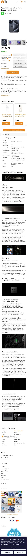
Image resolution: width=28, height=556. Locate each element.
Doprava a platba (5, 468)
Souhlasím (20, 552)
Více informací (16, 544)
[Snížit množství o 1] (6, 73)
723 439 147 (5, 459)
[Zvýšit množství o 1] (6, 71)
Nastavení (13, 548)
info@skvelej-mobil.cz (8, 455)
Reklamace (3, 475)
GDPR (2, 473)
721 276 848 (5, 457)
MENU (25, 2)
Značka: (8, 13)
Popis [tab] (3, 134)
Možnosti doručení (5, 68)
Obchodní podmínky (5, 471)
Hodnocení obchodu (5, 479)
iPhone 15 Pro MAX (18, 430)
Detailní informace (5, 95)
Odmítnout (7, 552)
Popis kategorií (4, 470)
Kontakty (3, 466)
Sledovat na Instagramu (12, 514)
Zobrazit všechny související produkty (14, 130)
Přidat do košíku (13, 72)
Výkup (2, 477)
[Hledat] (17, 1)
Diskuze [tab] (7, 134)
